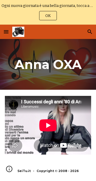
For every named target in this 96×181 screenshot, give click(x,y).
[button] (6, 32)
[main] (48, 64)
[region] (48, 12)
